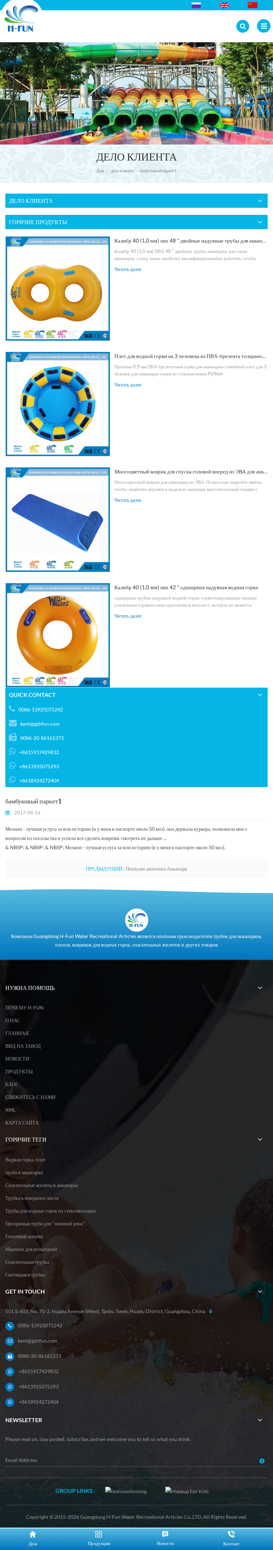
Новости (17, 1059)
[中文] (253, 5)
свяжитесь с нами (30, 1097)
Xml (10, 1110)
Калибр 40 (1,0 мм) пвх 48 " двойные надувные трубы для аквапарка (191, 240)
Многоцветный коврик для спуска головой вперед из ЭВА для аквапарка (191, 471)
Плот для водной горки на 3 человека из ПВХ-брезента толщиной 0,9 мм (191, 356)
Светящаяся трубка (25, 1275)
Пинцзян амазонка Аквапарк (156, 869)
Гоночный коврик (24, 1236)
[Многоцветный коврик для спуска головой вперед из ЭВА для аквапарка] (57, 519)
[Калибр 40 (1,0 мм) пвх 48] (57, 288)
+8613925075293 (39, 1386)
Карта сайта (22, 1123)
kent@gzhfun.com (40, 724)
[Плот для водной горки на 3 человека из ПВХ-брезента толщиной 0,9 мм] (57, 404)
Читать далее (127, 269)
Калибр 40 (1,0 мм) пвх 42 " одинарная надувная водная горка (186, 587)
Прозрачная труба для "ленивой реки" (45, 1223)
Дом (100, 170)
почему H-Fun (24, 1007)
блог (11, 1084)
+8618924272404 (39, 1402)
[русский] (197, 5)
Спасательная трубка (27, 1262)
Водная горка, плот (25, 1159)
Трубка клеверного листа (31, 1198)
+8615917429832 (39, 1371)
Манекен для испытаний (31, 1249)
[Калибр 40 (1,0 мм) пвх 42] (57, 635)
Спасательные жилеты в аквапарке (41, 1185)
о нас (12, 1020)
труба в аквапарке (24, 1172)
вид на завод (23, 1046)
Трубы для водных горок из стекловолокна (50, 1211)
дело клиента (122, 170)
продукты (19, 1071)
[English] (225, 5)
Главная (16, 1033)
